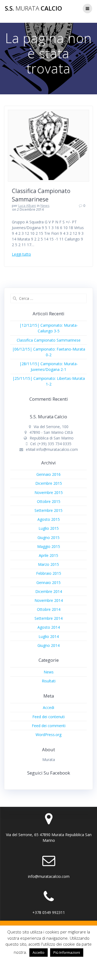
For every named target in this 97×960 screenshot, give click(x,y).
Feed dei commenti (48, 725)
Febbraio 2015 (48, 573)
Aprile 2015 (48, 555)
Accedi (48, 707)
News (44, 205)
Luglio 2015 (49, 528)
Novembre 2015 (48, 492)
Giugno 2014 (48, 645)
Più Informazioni (66, 952)
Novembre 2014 (48, 600)
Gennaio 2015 (48, 582)
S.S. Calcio (33, 8)
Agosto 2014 (48, 627)
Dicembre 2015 (48, 483)
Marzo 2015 (48, 564)
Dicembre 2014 (48, 591)
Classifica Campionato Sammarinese (49, 340)
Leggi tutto (21, 254)
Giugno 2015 (48, 537)
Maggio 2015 (48, 546)
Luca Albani (27, 205)
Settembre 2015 (48, 510)
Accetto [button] (38, 952)
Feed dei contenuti (48, 716)
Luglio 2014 (49, 636)
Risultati (49, 680)
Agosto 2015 (48, 519)
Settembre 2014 (48, 618)
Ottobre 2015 (48, 501)
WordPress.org (48, 734)
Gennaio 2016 (48, 474)
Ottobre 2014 (48, 609)
